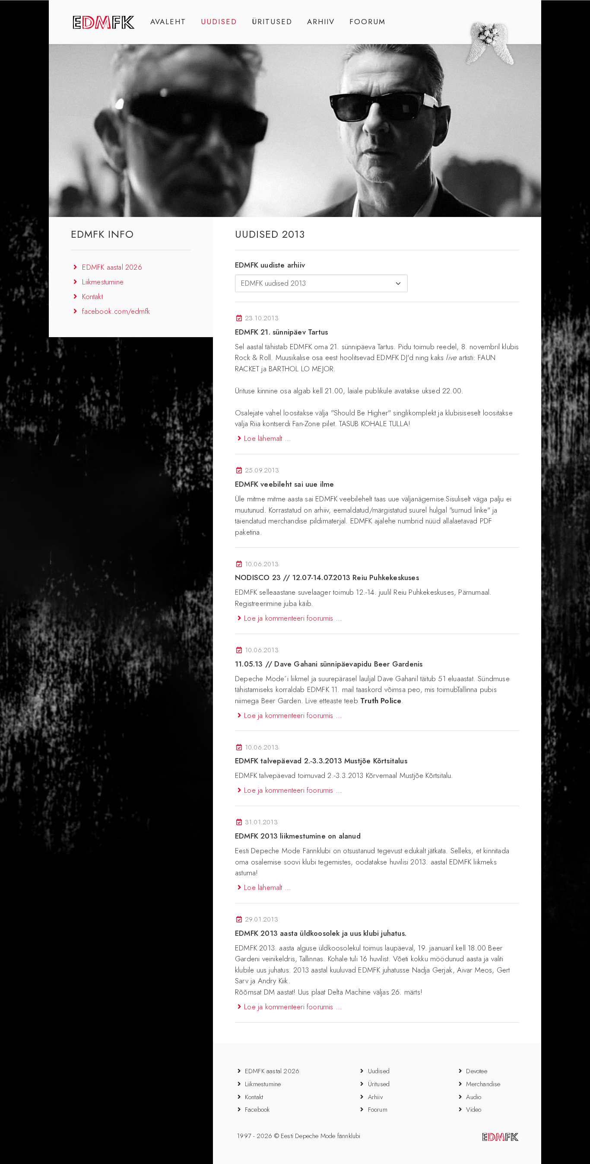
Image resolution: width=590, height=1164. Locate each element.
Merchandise (483, 1084)
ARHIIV (321, 21)
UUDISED (219, 21)
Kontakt (92, 296)
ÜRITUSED (272, 21)
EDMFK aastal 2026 (112, 267)
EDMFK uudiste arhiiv (270, 265)
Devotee (476, 1071)
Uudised (379, 1071)
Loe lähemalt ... (267, 438)
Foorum (377, 1109)
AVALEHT (168, 21)
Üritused (379, 1084)
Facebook (257, 1109)
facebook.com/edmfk (116, 311)
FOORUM (367, 21)
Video (473, 1109)
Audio (473, 1097)
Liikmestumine (103, 282)
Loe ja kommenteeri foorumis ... (293, 618)
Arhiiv (375, 1097)
